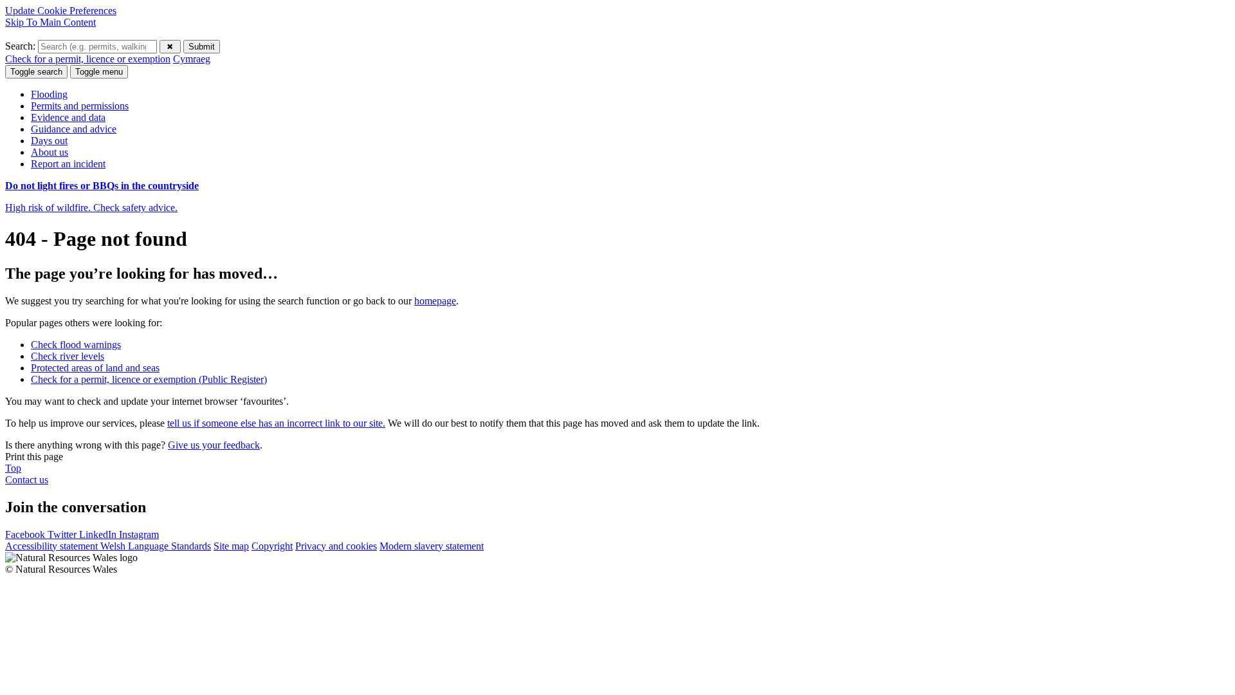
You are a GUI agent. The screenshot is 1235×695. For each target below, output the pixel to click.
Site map (231, 546)
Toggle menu (99, 72)
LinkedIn (99, 534)
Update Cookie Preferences (60, 10)
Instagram (139, 534)
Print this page (34, 456)
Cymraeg (191, 58)
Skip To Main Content (50, 22)
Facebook (26, 534)
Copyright (272, 546)
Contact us (26, 479)
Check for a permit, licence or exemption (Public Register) (149, 379)
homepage (435, 300)
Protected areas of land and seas (95, 367)
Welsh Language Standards (155, 546)
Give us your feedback (214, 445)
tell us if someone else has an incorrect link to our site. (276, 423)
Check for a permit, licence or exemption (87, 58)
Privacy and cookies (336, 546)
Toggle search (36, 72)
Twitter (63, 534)
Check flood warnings (76, 344)
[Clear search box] (170, 46)
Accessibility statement (52, 546)
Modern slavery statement (432, 546)
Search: (21, 46)
